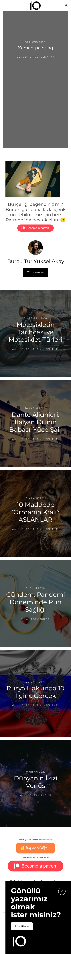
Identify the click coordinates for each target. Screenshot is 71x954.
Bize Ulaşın (22, 926)
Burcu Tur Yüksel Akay (35, 56)
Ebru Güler (40, 619)
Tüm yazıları (35, 272)
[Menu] (60, 5)
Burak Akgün (40, 795)
